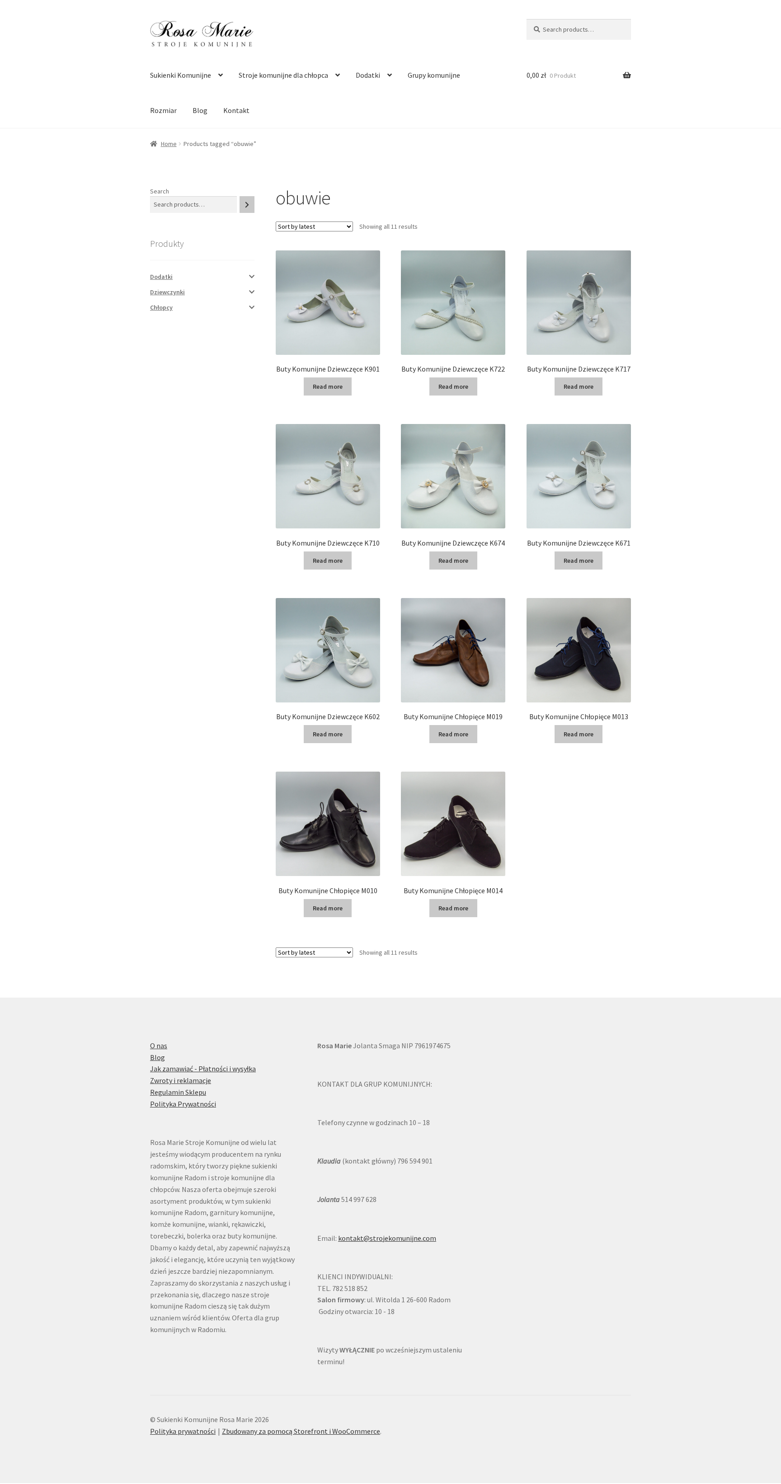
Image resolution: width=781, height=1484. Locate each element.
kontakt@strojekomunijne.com (387, 1238)
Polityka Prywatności (183, 1103)
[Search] (247, 204)
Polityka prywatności (183, 1431)
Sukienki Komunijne (180, 75)
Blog (200, 110)
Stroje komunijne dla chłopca (283, 75)
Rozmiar (163, 110)
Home (169, 144)
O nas (158, 1045)
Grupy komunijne (434, 75)
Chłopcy (161, 307)
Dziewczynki (167, 292)
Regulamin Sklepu (178, 1092)
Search (159, 191)
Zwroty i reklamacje (180, 1080)
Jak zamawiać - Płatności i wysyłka (203, 1068)
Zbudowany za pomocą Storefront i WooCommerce (301, 1431)
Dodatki (368, 75)
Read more (328, 386)
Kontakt (236, 110)
